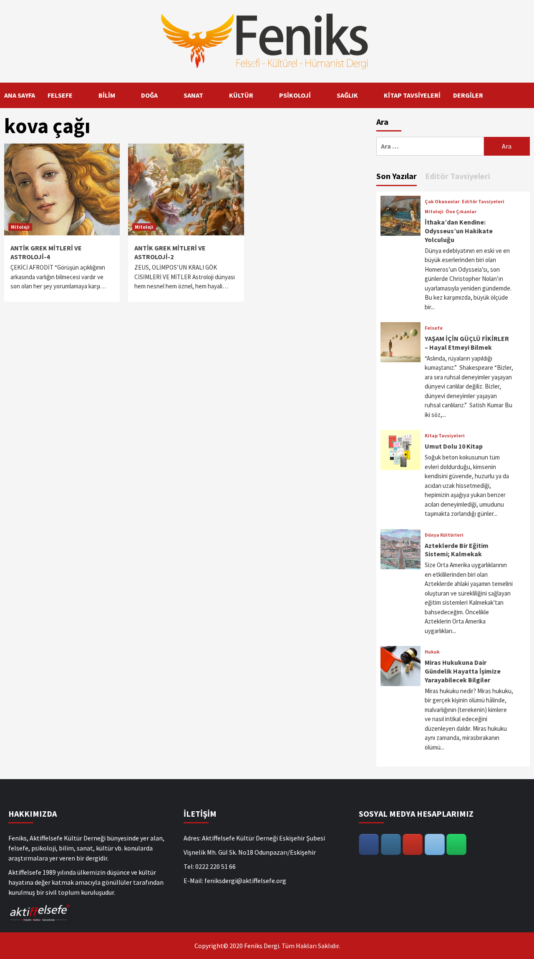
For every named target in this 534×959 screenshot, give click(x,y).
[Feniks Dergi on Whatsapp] (456, 844)
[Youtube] (413, 844)
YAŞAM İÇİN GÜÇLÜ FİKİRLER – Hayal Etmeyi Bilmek (467, 342)
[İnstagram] (391, 844)
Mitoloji (20, 227)
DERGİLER (468, 95)
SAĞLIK (347, 95)
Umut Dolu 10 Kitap (454, 446)
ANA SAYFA (19, 95)
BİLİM (106, 95)
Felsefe (434, 328)
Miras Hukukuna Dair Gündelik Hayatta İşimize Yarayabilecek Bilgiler (463, 671)
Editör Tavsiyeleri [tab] (457, 176)
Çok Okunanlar (442, 201)
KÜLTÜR (241, 95)
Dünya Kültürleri (444, 535)
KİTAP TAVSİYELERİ (412, 95)
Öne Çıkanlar (461, 211)
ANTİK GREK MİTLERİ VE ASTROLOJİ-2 (170, 252)
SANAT (193, 95)
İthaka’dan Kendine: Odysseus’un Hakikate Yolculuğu (459, 231)
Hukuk (432, 651)
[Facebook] (369, 844)
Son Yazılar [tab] (396, 176)
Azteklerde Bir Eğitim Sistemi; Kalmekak (457, 549)
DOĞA (149, 95)
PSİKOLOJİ (295, 95)
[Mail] (435, 844)
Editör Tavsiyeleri (483, 201)
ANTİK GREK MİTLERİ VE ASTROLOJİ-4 (46, 252)
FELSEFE (60, 95)
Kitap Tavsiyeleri (445, 435)
